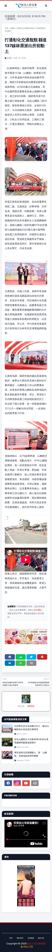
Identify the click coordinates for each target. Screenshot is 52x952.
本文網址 (38, 610)
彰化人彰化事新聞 (36, 943)
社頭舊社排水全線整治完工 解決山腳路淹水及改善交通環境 (31, 728)
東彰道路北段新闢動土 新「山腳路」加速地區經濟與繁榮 (30, 754)
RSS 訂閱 (28, 946)
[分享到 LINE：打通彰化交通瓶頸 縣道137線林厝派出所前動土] (21, 657)
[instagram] (17, 783)
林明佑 (30, 706)
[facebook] (8, 783)
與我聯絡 (31, 938)
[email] (35, 783)
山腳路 (12, 28)
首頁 (6, 28)
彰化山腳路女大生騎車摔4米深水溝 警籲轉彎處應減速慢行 (32, 741)
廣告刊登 (41, 938)
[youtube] (26, 783)
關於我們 (20, 938)
